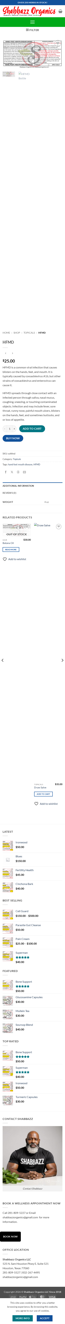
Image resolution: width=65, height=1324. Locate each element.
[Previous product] (12, 353)
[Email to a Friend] (24, 472)
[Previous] (8, 54)
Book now (10, 1236)
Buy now (13, 438)
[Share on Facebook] (6, 472)
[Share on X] (12, 472)
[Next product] (5, 353)
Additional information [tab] (18, 485)
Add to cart (32, 428)
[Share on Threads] (18, 472)
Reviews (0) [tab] (9, 493)
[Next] (57, 54)
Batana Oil (8, 543)
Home (6, 332)
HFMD (36, 464)
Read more (11, 549)
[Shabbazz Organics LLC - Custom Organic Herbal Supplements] (29, 11)
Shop (17, 332)
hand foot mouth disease (20, 464)
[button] (60, 11)
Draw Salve (40, 787)
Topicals (29, 332)
